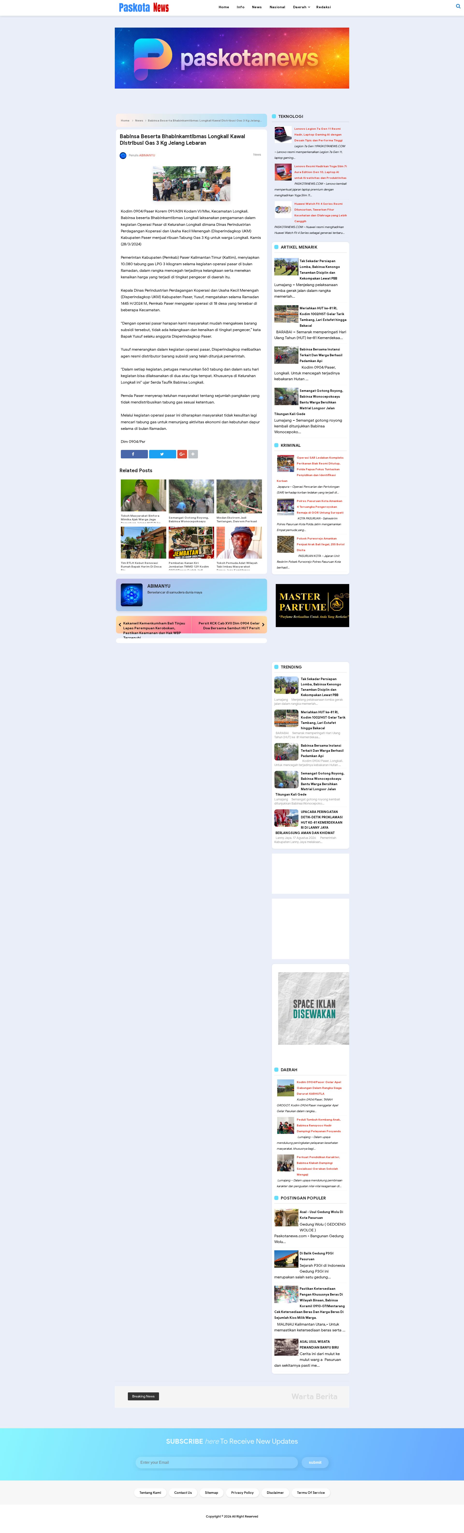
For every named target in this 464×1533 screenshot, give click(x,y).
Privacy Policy (242, 1493)
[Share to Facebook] (134, 454)
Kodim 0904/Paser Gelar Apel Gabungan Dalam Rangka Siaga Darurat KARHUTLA (319, 1087)
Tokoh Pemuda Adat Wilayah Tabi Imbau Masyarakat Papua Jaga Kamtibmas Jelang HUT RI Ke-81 (237, 568)
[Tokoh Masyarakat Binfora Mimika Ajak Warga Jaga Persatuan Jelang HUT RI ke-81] (143, 495)
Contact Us (183, 1493)
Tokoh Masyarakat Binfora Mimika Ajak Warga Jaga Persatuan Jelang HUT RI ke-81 (141, 521)
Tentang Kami (150, 1493)
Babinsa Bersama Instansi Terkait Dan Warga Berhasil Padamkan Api (321, 355)
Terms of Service (311, 1493)
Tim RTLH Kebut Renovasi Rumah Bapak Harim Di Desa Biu (141, 566)
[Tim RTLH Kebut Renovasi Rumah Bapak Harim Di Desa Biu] (143, 543)
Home (125, 120)
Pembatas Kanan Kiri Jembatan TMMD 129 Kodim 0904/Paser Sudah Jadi (189, 566)
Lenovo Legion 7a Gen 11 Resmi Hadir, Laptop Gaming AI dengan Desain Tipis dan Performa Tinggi (318, 134)
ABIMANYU (158, 586)
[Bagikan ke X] (162, 454)
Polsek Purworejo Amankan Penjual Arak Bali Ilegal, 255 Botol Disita (320, 544)
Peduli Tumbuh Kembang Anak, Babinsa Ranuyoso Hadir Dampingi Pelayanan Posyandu (319, 1125)
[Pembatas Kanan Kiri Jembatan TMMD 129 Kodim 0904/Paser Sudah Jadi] (191, 543)
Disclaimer (275, 1493)
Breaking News (143, 1396)
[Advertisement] (310, 874)
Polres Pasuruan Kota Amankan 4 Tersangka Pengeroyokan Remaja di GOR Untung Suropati (320, 506)
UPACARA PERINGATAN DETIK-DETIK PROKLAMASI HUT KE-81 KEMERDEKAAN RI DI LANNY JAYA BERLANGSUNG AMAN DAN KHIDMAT (309, 822)
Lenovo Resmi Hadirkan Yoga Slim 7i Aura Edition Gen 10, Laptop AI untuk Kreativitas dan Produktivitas (320, 172)
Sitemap (211, 1493)
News (139, 120)
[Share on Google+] (182, 454)
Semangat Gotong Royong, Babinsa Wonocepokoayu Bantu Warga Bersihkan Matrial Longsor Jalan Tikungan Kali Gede (308, 402)
